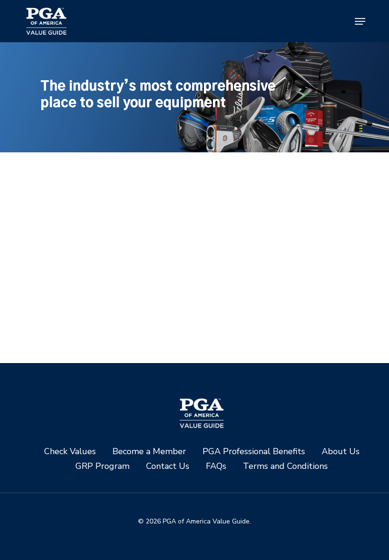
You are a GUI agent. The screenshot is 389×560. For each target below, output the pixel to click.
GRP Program (102, 466)
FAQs (216, 466)
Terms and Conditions (285, 466)
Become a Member (149, 451)
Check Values (70, 451)
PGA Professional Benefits (254, 451)
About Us (341, 451)
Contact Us (167, 466)
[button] (360, 21)
